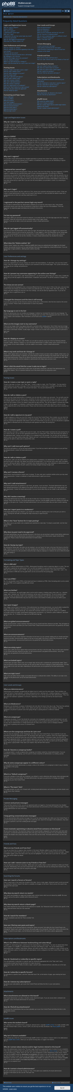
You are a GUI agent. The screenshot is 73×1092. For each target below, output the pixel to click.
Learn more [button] (13, 1089)
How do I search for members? (45, 71)
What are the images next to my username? (16, 58)
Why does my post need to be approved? (15, 88)
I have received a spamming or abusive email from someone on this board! (51, 50)
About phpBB (56, 1026)
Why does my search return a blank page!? (49, 69)
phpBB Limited (50, 1025)
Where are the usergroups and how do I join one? (50, 32)
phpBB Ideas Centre (14, 1039)
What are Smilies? (9, 100)
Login (6, 13)
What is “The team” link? (44, 39)
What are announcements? (11, 105)
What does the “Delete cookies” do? (13, 41)
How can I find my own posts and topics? (48, 73)
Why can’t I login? (9, 34)
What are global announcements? (13, 104)
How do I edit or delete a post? (12, 71)
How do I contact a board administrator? (48, 108)
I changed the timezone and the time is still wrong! (18, 54)
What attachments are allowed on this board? (49, 93)
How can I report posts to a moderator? (14, 85)
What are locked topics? (10, 109)
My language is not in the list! (12, 56)
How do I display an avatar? (11, 60)
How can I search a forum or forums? (47, 66)
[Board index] (10, 4)
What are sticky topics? (10, 107)
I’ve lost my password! (10, 37)
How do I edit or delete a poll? (12, 78)
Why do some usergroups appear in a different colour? (52, 36)
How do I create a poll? (10, 75)
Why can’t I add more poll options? (13, 76)
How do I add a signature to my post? (14, 73)
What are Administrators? (44, 27)
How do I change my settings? (12, 47)
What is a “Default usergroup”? (45, 37)
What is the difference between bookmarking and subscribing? (50, 80)
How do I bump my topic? (11, 90)
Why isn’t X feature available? (45, 103)
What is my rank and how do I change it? (15, 61)
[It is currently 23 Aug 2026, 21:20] (68, 17)
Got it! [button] (62, 1088)
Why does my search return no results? (48, 67)
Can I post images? (9, 102)
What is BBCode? (9, 97)
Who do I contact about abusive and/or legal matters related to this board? (51, 105)
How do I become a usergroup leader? (47, 34)
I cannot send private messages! (46, 46)
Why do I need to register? (11, 27)
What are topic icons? (10, 111)
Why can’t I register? (9, 31)
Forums (8, 11)
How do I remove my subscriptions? (47, 86)
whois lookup (53, 1051)
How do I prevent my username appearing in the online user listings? (19, 50)
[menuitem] (62, 11)
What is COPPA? (8, 29)
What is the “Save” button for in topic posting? (16, 87)
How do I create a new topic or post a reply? (16, 70)
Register (12, 13)
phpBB (44, 316)
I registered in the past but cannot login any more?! (18, 36)
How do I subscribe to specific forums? (48, 84)
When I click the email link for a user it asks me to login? (19, 63)
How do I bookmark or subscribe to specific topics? (51, 83)
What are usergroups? (43, 31)
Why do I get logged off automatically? (14, 39)
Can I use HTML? (8, 99)
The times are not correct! (11, 53)
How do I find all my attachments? (46, 94)
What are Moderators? (43, 29)
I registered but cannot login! (11, 32)
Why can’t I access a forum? (12, 80)
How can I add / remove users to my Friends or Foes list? (53, 59)
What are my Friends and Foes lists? (47, 57)
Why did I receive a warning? (12, 83)
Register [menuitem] (69, 11)
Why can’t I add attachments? (12, 82)
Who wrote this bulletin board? (45, 101)
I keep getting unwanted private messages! (49, 47)
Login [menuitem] (66, 11)
